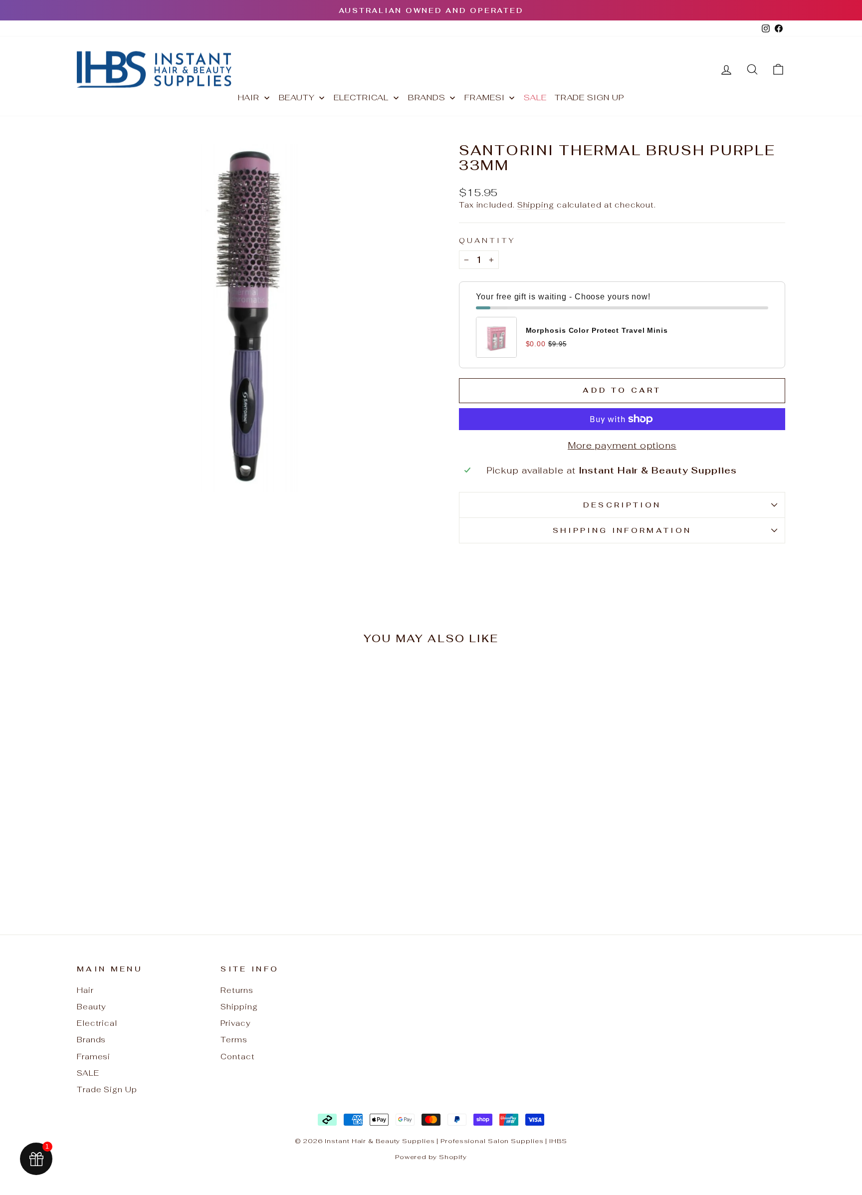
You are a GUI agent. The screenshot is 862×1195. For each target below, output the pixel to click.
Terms (233, 1039)
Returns (236, 990)
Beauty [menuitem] (297, 97)
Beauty (91, 1006)
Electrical (97, 1023)
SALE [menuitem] (535, 97)
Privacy (235, 1023)
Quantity (487, 240)
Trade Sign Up (107, 1089)
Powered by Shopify (431, 1157)
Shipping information (622, 530)
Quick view (161, 826)
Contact (237, 1056)
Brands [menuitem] (426, 97)
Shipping (535, 205)
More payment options (622, 445)
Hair (85, 990)
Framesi (93, 1056)
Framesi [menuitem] (484, 97)
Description (622, 504)
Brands (91, 1039)
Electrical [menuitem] (361, 97)
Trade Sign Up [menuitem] (590, 97)
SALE (88, 1073)
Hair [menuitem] (249, 97)
